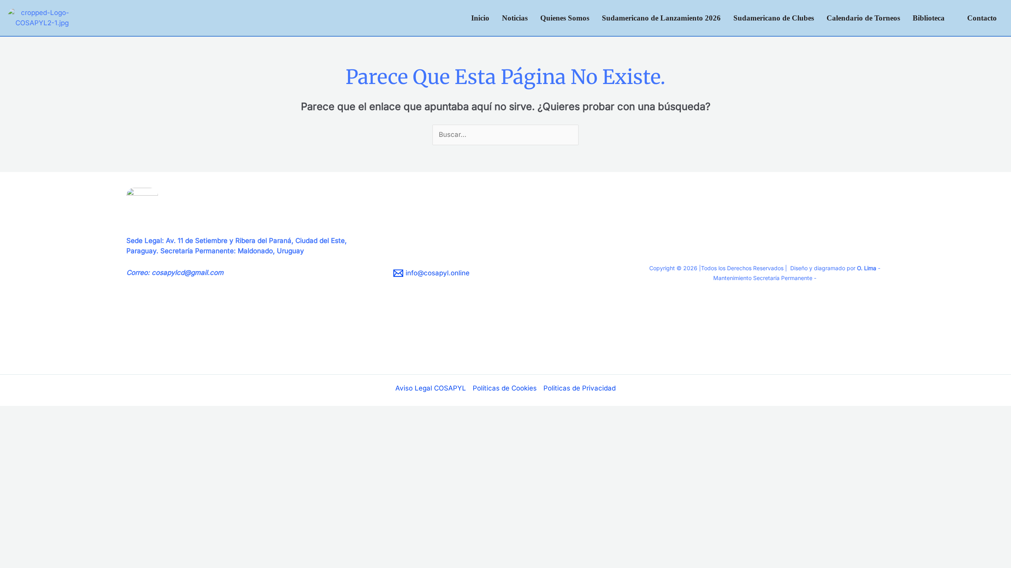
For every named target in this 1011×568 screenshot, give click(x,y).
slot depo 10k (147, 353)
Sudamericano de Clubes (773, 18)
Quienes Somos (564, 18)
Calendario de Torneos (863, 18)
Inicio (480, 18)
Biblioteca (929, 18)
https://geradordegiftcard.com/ (175, 333)
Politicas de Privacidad (579, 388)
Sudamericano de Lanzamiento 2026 (661, 18)
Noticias (515, 18)
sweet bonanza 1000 (159, 343)
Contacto (982, 18)
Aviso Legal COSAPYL (430, 388)
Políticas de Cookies (505, 388)
